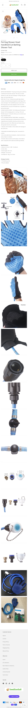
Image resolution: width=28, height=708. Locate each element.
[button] (2, 4)
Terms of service (6, 644)
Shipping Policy (6, 647)
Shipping (2, 52)
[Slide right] (16, 37)
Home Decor (5, 674)
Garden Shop (5, 668)
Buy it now (14, 74)
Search (4, 635)
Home (4, 659)
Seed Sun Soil (11, 707)
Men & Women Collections (8, 665)
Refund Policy (6, 651)
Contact (4, 638)
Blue (3, 59)
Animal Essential (6, 671)
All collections (6, 662)
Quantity (2, 62)
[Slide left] (11, 37)
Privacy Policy (6, 641)
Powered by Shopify (17, 707)
